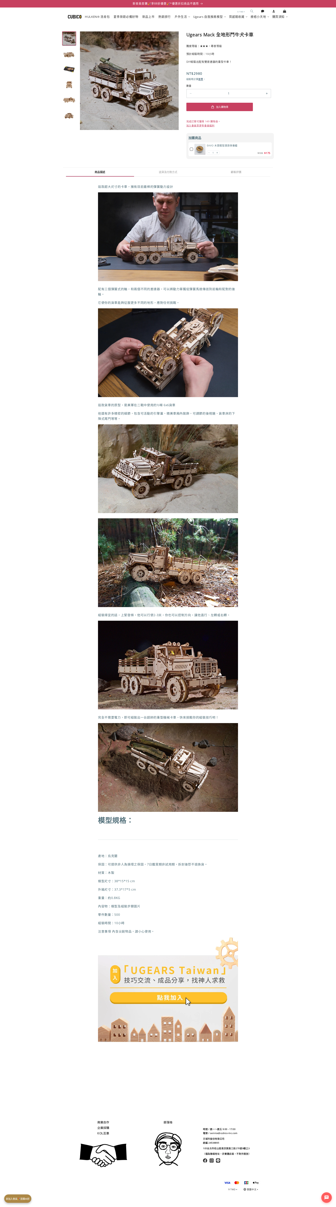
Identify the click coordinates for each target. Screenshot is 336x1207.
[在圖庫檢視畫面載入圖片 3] (69, 69)
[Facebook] (205, 1160)
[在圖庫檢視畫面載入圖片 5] (69, 100)
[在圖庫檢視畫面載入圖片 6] (69, 115)
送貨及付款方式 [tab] (168, 172)
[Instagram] (211, 1160)
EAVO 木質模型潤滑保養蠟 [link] (222, 145)
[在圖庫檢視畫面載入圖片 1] (69, 38)
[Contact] (262, 11)
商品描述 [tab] (100, 172)
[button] (252, 11)
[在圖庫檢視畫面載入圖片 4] (69, 85)
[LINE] (218, 1160)
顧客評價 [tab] (236, 172)
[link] (199, 149)
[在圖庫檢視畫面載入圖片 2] (69, 54)
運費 (200, 79)
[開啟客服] (326, 1197)
